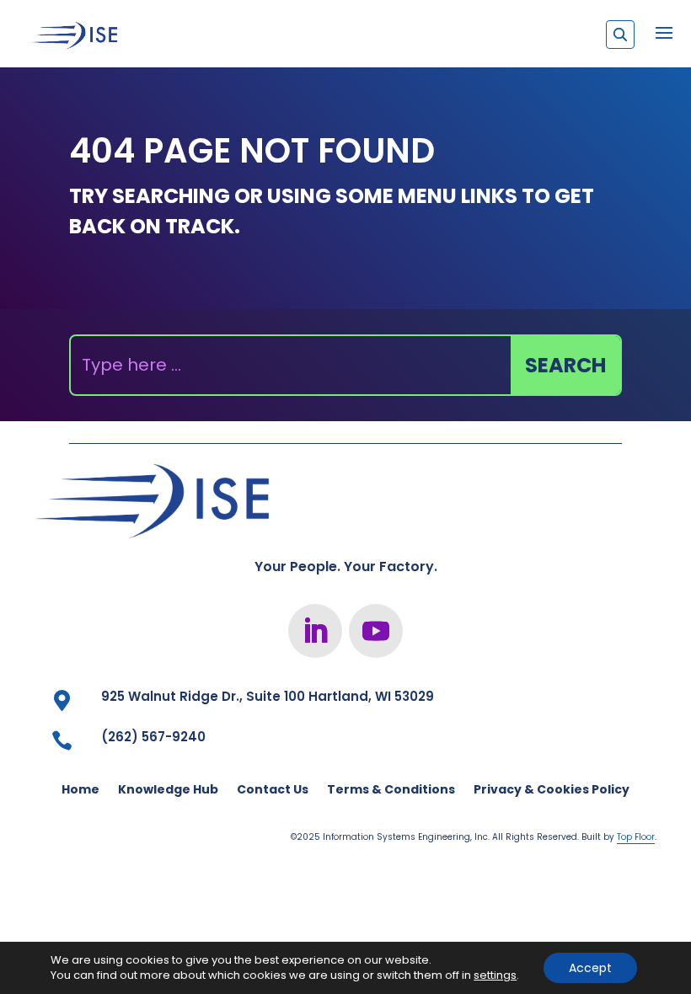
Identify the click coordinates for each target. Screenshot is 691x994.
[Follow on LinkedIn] (315, 631)
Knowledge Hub (168, 790)
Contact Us (272, 790)
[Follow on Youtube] (376, 631)
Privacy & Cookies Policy (551, 790)
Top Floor (636, 837)
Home (80, 790)
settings (495, 975)
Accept (590, 967)
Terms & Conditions (391, 790)
